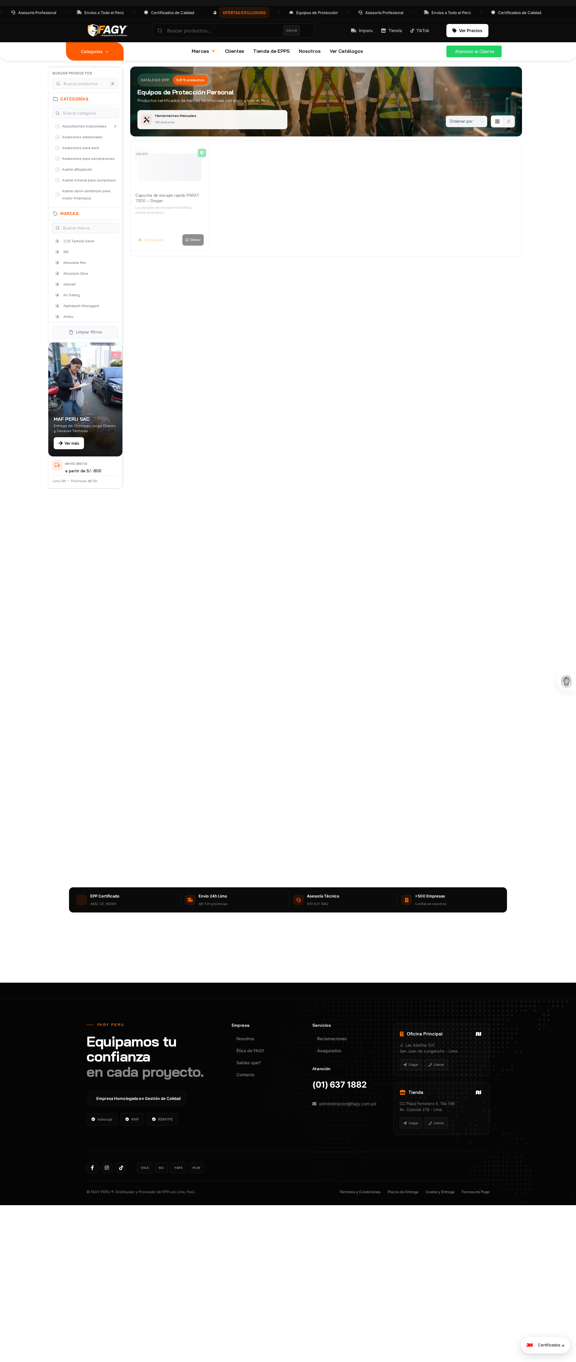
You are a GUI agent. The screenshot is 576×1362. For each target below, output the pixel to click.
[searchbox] (233, 30)
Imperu (366, 30)
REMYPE (165, 1119)
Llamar (439, 1064)
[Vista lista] (508, 121)
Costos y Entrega (440, 1192)
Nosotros (245, 1038)
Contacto (245, 1074)
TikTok (422, 30)
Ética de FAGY (250, 1050)
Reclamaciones (332, 1038)
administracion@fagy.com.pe (347, 1103)
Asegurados (329, 1050)
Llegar (413, 1064)
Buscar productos (72, 73)
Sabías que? (248, 1062)
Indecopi (105, 1119)
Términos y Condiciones (359, 1192)
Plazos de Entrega (403, 1192)
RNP (135, 1119)
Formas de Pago (476, 1192)
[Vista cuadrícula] (497, 121)
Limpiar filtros (89, 332)
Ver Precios (470, 30)
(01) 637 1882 (339, 1084)
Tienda (395, 30)
